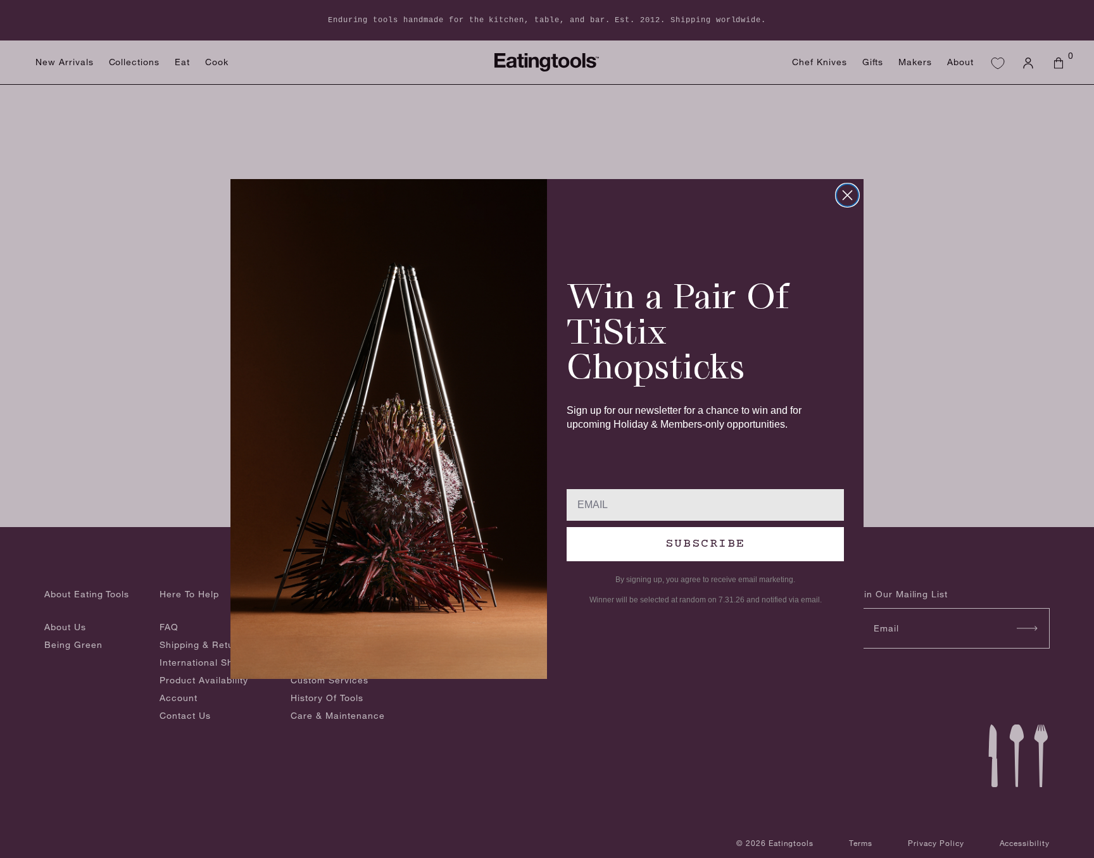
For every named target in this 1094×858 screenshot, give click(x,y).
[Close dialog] (847, 195)
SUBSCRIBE (705, 544)
